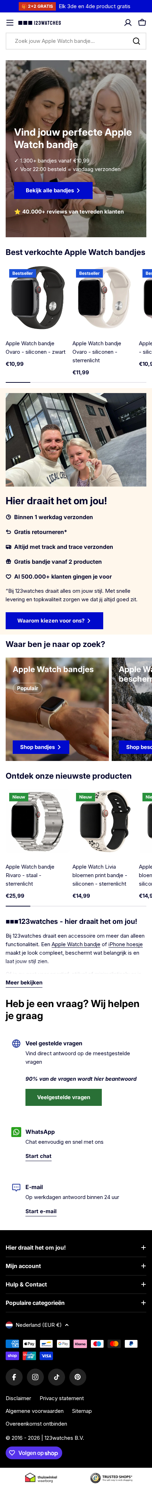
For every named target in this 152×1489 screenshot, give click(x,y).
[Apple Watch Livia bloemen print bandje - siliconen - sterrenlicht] (104, 821)
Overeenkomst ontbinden (36, 1423)
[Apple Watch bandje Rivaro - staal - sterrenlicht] (38, 821)
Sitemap (82, 1411)
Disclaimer (18, 1398)
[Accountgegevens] (128, 22)
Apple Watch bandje (76, 944)
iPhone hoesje (126, 944)
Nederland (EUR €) (39, 1325)
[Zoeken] (136, 41)
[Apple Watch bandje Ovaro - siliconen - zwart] (38, 298)
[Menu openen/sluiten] (10, 22)
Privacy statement (62, 1398)
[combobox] (76, 41)
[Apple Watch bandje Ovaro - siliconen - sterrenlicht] (104, 298)
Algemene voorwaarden (35, 1411)
